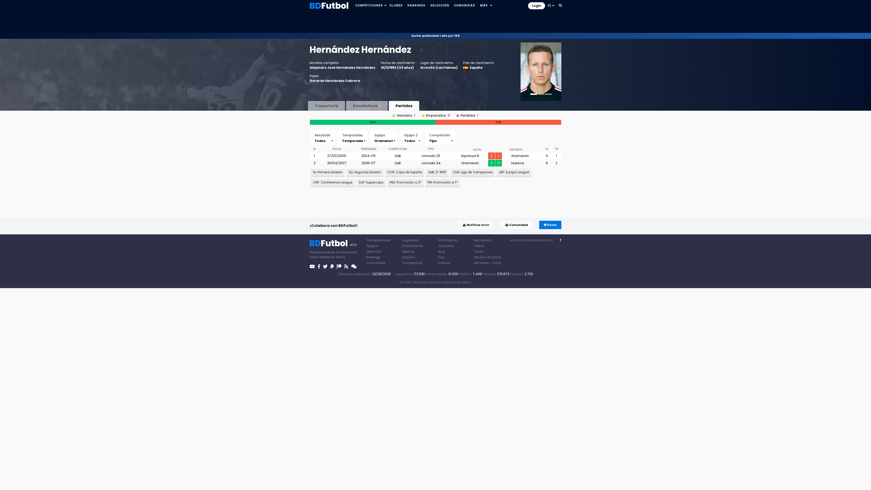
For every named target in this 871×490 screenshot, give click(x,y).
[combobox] (322, 141)
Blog (441, 251)
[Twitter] (325, 266)
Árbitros (408, 251)
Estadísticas (365, 105)
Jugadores (410, 240)
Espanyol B (470, 155)
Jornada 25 (430, 155)
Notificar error (477, 225)
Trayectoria (326, 105)
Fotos (496, 263)
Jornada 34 (430, 163)
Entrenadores (412, 246)
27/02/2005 (336, 155)
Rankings (373, 257)
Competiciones (378, 240)
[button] (385, 5)
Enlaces (444, 263)
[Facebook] (319, 266)
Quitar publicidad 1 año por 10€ (435, 36)
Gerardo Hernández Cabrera (335, 80)
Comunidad (518, 225)
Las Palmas (446, 67)
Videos (479, 246)
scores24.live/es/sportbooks (531, 240)
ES (549, 5)
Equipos (372, 246)
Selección (374, 251)
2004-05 (368, 155)
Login (536, 5)
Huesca (517, 163)
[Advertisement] (435, 22)
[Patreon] (339, 266)
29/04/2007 (337, 163)
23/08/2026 (381, 274)
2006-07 (368, 163)
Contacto (446, 246)
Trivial (478, 251)
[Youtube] (312, 266)
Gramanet (520, 155)
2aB (398, 155)
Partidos (404, 105)
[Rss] (346, 266)
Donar (551, 225)
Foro (441, 257)
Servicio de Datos (488, 257)
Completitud (412, 263)
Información (448, 240)
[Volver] (560, 240)
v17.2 (353, 245)
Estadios (408, 257)
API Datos (481, 263)
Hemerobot (483, 240)
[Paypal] (332, 266)
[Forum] (354, 266)
